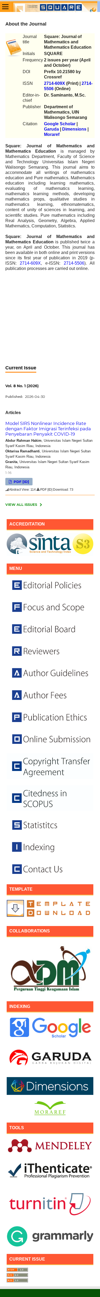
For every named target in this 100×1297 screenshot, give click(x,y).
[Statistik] (50, 831)
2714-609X (54, 83)
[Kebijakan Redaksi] (50, 591)
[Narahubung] (50, 875)
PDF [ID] (21, 481)
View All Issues (21, 504)
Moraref (51, 134)
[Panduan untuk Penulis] (50, 679)
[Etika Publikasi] (50, 701)
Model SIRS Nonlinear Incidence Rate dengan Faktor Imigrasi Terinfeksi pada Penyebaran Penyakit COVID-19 (48, 429)
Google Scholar (59, 124)
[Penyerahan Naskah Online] (50, 745)
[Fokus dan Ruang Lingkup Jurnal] (50, 613)
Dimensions (74, 129)
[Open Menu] (5, 6)
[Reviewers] (50, 657)
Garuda (51, 129)
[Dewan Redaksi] (50, 635)
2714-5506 (74, 263)
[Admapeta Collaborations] (50, 992)
